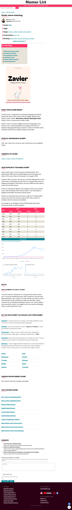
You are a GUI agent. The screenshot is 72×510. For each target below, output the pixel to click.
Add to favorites (19, 41)
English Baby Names (8, 408)
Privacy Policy (44, 502)
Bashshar (5, 357)
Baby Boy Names (10, 12)
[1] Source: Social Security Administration (11, 241)
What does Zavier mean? (11, 51)
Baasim (4, 327)
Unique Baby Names (10, 497)
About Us (43, 499)
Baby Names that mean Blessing (12, 431)
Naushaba (5, 332)
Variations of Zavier (10, 53)
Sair (24, 354)
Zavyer (3, 159)
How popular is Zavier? (11, 55)
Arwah (25, 357)
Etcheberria (19, 159)
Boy (10, 25)
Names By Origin (8, 501)
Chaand (25, 367)
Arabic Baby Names (8, 412)
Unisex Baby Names (9, 493)
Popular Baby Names (10, 495)
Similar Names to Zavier (11, 59)
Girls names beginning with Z (11, 401)
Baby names (31, 5)
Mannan (5, 344)
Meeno (4, 367)
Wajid (4, 364)
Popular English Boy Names (10, 420)
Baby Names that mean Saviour (12, 427)
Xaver (13, 159)
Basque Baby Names (8, 405)
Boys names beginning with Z (11, 397)
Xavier (8, 159)
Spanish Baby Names (8, 416)
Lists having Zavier (9, 61)
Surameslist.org (45, 489)
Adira (4, 354)
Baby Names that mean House (11, 423)
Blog (47, 5)
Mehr (24, 364)
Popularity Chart (9, 57)
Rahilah (4, 321)
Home (25, 5)
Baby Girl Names (8, 491)
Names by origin (40, 5)
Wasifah (5, 338)
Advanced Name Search (11, 503)
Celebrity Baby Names (10, 499)
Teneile (4, 360)
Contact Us (43, 500)
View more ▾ (23, 239)
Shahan (25, 360)
